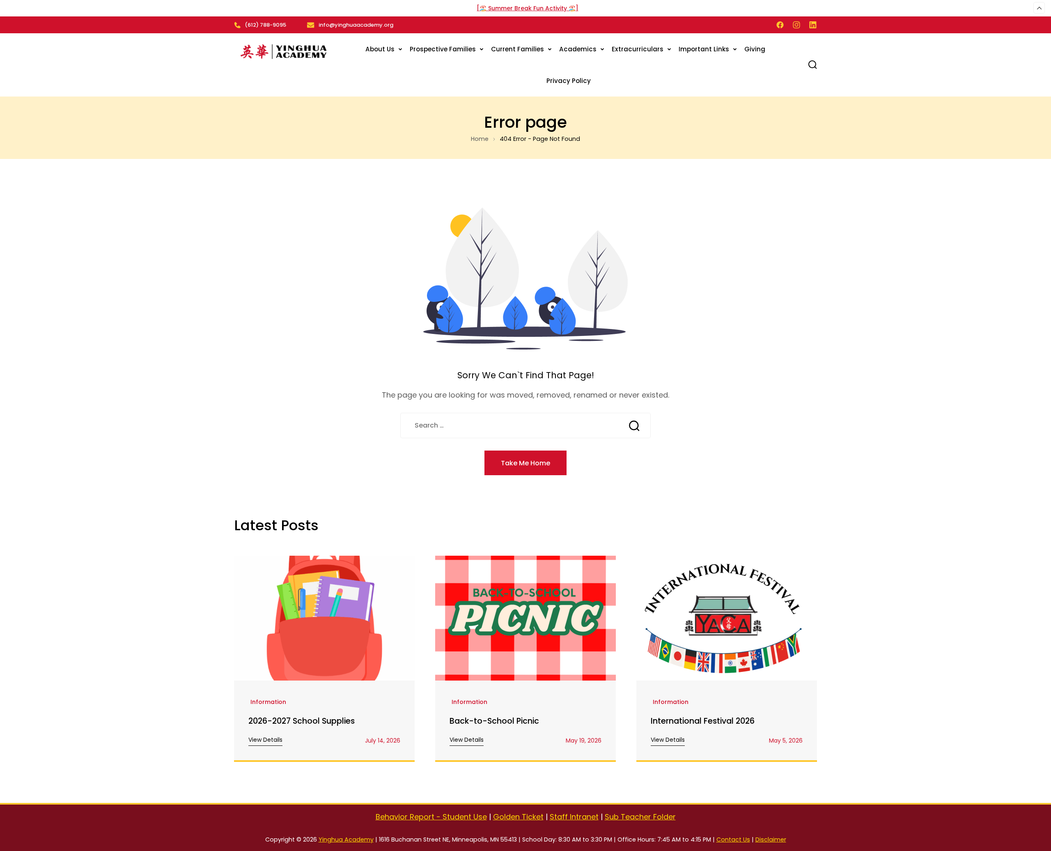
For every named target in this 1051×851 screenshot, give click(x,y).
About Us (380, 49)
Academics (578, 49)
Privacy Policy (568, 80)
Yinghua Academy (346, 839)
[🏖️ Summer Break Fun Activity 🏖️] (527, 8)
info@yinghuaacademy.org (356, 25)
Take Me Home (525, 463)
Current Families (517, 49)
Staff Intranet (574, 817)
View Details (265, 740)
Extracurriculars (637, 49)
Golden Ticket (518, 817)
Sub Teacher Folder (640, 817)
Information (268, 702)
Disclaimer (770, 839)
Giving (754, 49)
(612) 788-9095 (265, 25)
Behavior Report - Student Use (431, 817)
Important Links (704, 49)
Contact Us (733, 839)
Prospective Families (443, 49)
